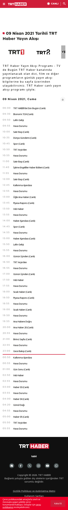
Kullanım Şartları (34, 495)
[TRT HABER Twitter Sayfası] (29, 465)
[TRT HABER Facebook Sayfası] (20, 465)
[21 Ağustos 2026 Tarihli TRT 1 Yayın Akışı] (16, 52)
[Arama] (64, 4)
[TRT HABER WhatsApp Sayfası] (56, 465)
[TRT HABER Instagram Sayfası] (38, 465)
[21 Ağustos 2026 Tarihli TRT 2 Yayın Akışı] (43, 52)
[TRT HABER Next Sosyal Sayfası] (11, 465)
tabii (34, 456)
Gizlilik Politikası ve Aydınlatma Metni (34, 491)
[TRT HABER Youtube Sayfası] (47, 465)
